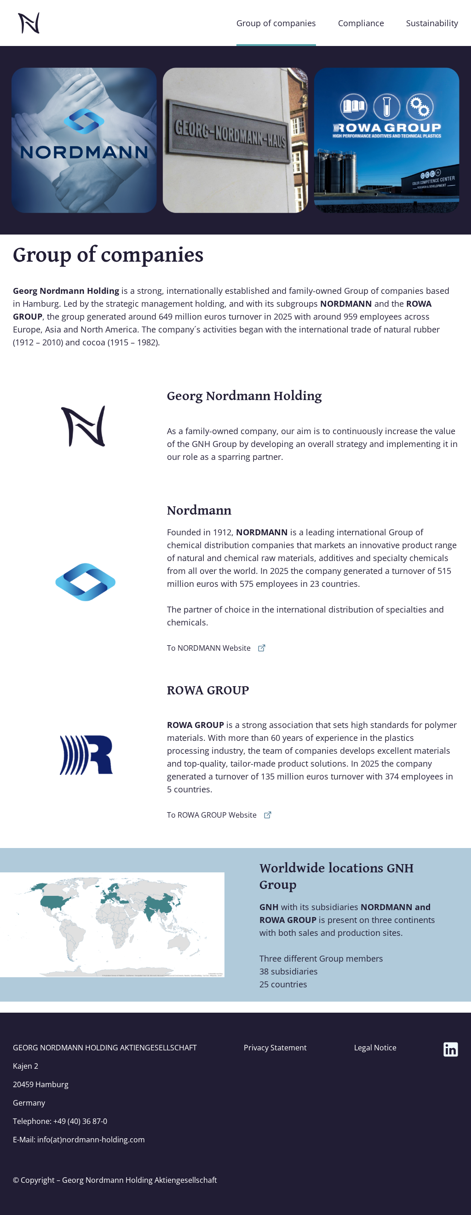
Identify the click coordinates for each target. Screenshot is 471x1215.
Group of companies (276, 23)
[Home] (28, 23)
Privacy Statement (275, 1048)
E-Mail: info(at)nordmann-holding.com (79, 1140)
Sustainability (432, 23)
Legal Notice (375, 1048)
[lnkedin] (450, 1049)
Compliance (361, 23)
